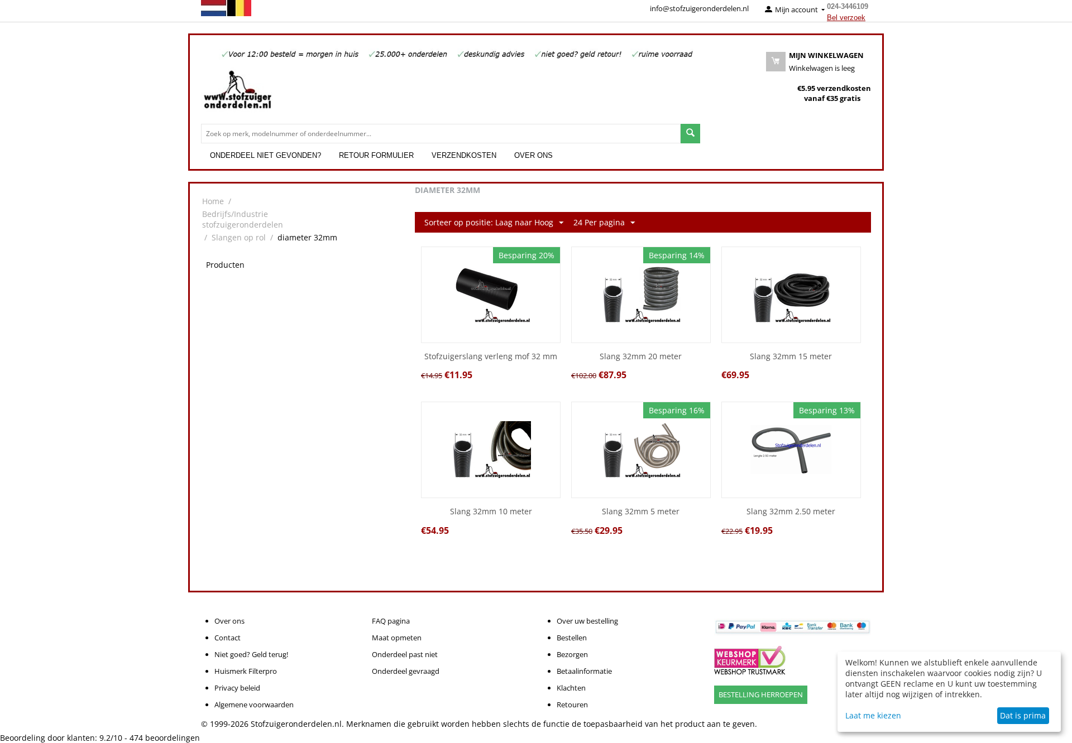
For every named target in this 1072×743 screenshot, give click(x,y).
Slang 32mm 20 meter (641, 356)
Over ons (533, 155)
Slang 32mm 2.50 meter (790, 512)
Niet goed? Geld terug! (251, 654)
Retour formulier (376, 155)
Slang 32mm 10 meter (491, 512)
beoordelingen (165, 737)
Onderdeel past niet (405, 654)
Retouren (572, 704)
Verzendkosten (464, 155)
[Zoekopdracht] (690, 133)
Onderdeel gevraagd (405, 671)
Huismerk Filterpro (245, 671)
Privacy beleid (237, 688)
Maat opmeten (397, 638)
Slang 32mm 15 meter (791, 356)
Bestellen (572, 638)
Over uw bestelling (587, 621)
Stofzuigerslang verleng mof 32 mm (490, 356)
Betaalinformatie (584, 671)
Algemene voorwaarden (254, 704)
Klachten (571, 688)
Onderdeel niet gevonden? (265, 155)
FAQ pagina (391, 621)
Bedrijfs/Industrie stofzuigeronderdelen (242, 219)
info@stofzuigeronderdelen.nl (699, 8)
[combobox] (441, 133)
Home (213, 201)
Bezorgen (572, 654)
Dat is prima (1023, 715)
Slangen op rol (239, 237)
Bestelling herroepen (761, 694)
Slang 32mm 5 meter (640, 512)
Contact (227, 638)
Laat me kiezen (873, 715)
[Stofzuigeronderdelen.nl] (237, 94)
